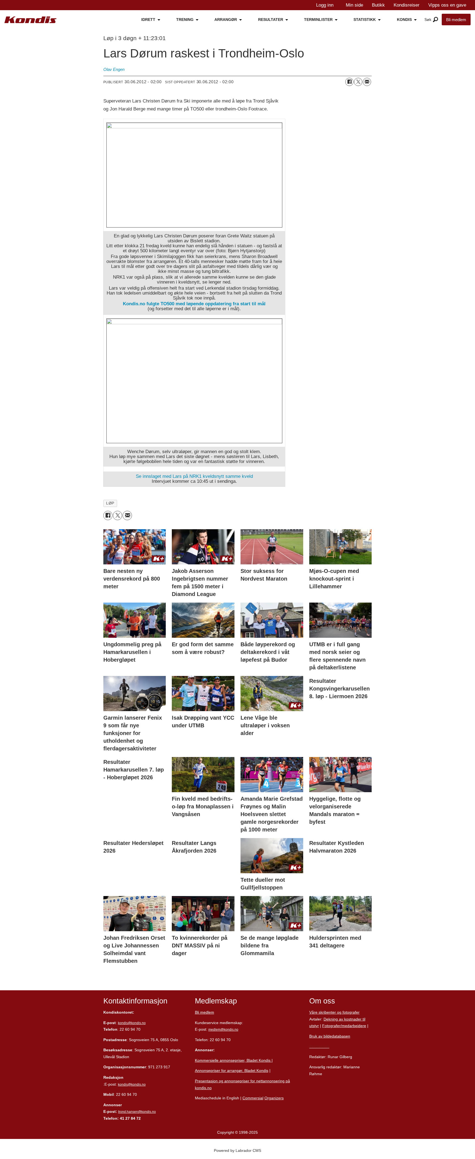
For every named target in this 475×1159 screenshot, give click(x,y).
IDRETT (148, 19)
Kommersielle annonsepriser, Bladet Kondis (233, 1060)
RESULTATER (270, 19)
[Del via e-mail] (367, 82)
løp (110, 503)
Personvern (319, 1046)
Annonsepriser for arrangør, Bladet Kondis (231, 1070)
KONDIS (404, 19)
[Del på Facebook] (349, 82)
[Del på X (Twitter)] (358, 82)
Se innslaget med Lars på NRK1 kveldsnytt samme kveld (194, 476)
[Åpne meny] (435, 20)
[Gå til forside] (30, 19)
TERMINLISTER (318, 19)
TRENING (185, 19)
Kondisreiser (406, 5)
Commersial (252, 1098)
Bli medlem (456, 19)
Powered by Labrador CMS (237, 1150)
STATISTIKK (365, 19)
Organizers (274, 1098)
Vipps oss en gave (447, 5)
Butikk (378, 5)
